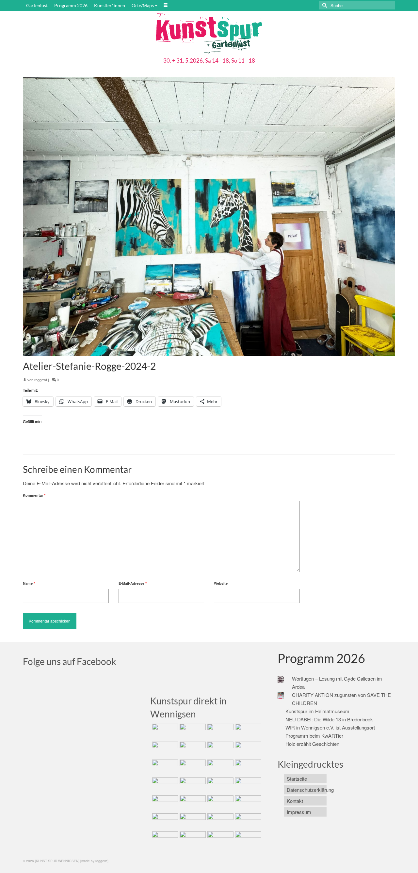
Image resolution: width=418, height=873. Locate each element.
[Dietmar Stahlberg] (247, 768)
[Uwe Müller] (164, 803)
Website (221, 583)
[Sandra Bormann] (164, 839)
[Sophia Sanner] (192, 785)
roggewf (40, 379)
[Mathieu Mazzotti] (247, 750)
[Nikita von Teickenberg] (164, 821)
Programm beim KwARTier (314, 735)
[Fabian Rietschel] (164, 750)
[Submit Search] (324, 5)
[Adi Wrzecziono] (219, 785)
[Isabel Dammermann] (219, 732)
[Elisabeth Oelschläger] (219, 839)
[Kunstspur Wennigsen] (209, 34)
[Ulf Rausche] (247, 732)
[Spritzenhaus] (247, 839)
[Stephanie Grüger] (192, 821)
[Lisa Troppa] (192, 803)
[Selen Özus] (219, 803)
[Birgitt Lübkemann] (192, 768)
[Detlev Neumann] (192, 839)
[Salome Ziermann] (192, 732)
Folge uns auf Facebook (69, 661)
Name (29, 583)
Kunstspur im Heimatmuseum (317, 711)
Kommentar (34, 495)
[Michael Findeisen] (247, 785)
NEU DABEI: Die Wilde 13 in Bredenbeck (329, 719)
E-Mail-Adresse (133, 583)
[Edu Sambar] (164, 732)
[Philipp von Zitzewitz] (164, 785)
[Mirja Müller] (219, 768)
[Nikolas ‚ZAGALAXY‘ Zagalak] (164, 768)
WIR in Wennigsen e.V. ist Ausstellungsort (330, 727)
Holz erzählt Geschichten (312, 743)
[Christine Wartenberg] (192, 750)
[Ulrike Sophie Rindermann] (219, 750)
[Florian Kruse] (247, 821)
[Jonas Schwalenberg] (247, 803)
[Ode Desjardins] (219, 821)
